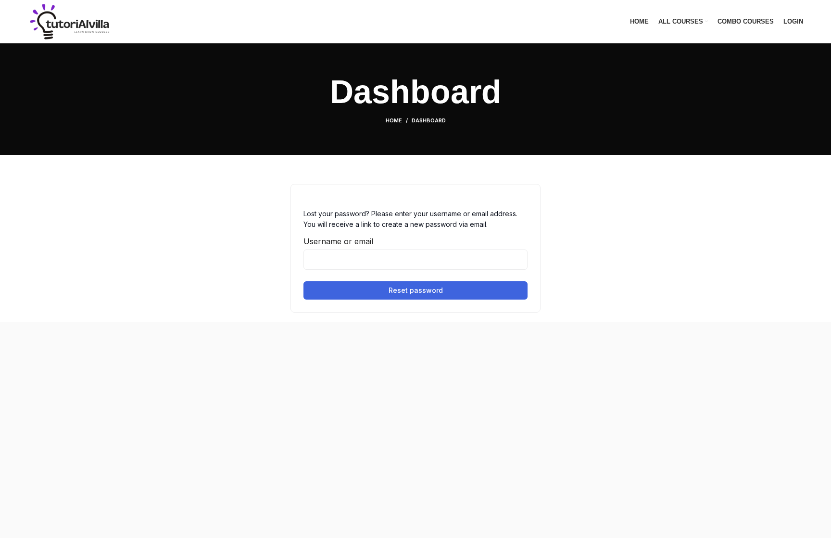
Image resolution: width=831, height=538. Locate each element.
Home (394, 120)
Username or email (338, 241)
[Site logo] (69, 21)
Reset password (416, 290)
